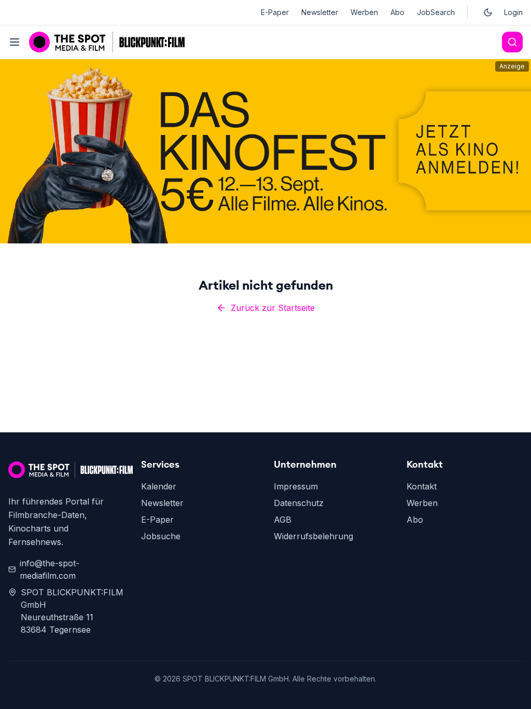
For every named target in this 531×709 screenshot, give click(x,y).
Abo (397, 12)
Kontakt (422, 486)
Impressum (296, 486)
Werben (364, 12)
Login (513, 12)
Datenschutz (299, 503)
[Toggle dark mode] (488, 12)
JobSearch (436, 12)
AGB (282, 519)
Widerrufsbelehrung (313, 536)
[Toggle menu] (14, 42)
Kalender (158, 486)
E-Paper (275, 12)
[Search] (512, 42)
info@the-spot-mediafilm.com (49, 569)
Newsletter (319, 12)
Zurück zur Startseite (273, 308)
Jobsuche (160, 536)
